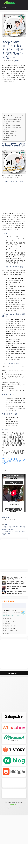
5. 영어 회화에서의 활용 (10, 131)
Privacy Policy (5, 807)
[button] (26, 2)
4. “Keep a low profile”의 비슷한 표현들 (13, 128)
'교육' (6, 524)
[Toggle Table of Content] (22, 115)
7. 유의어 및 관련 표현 (10, 135)
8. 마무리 (6, 137)
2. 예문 (6, 123)
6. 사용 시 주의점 (8, 133)
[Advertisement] (14, 98)
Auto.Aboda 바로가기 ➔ (14, 673)
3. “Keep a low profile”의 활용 (12, 125)
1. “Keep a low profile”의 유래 (12, 121)
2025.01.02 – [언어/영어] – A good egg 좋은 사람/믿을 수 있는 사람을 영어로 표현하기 (13, 461)
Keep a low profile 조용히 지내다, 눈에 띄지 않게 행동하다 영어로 (13, 118)
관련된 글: (7, 139)
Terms (12, 807)
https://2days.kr (14, 804)
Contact (18, 807)
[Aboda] (9, 2)
